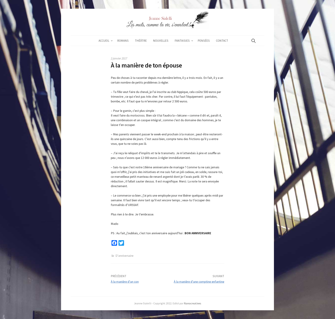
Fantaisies (182, 41)
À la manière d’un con (125, 282)
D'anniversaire (124, 256)
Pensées (204, 41)
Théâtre (141, 41)
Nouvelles (160, 41)
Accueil (104, 41)
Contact (222, 41)
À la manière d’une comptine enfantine (199, 282)
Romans (123, 41)
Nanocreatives (192, 303)
